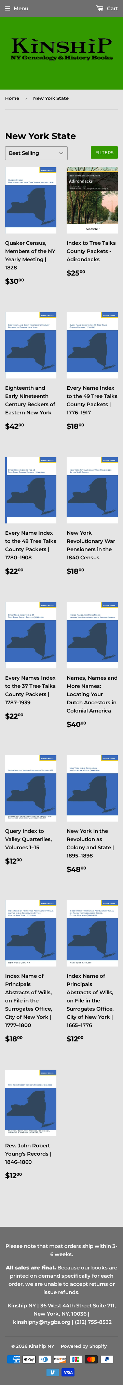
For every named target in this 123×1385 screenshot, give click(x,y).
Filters (104, 152)
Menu (21, 8)
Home (12, 98)
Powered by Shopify (84, 1346)
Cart (112, 8)
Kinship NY (41, 1346)
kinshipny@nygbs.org (41, 1322)
